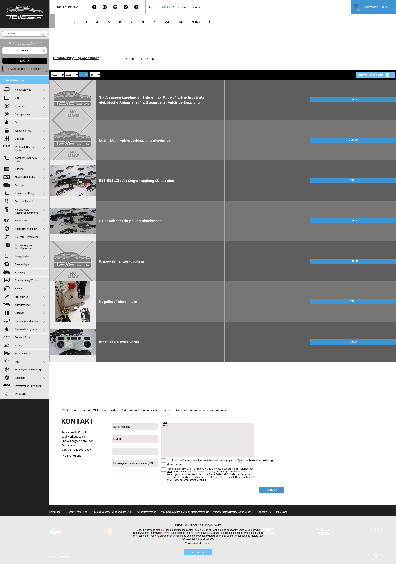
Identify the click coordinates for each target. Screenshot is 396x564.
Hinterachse (21, 296)
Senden (272, 489)
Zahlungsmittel (263, 512)
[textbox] (24, 50)
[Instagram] (126, 7)
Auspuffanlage (23, 304)
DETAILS (353, 99)
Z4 (167, 22)
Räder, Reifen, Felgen (26, 228)
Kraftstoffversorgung (27, 236)
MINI (195, 22)
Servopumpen (22, 114)
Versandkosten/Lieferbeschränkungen (232, 512)
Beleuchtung (21, 220)
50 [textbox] (92, 74)
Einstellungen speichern (24, 68)
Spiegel (19, 288)
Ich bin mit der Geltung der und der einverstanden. (220, 462)
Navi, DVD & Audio (25, 177)
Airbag (18, 345)
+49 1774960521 (72, 456)
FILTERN (83, 75)
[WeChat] (115, 7)
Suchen (42, 34)
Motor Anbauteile (24, 201)
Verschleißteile (23, 89)
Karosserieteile (23, 130)
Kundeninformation (146, 512)
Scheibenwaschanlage (27, 321)
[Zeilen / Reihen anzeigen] (392, 75)
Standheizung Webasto (27, 280)
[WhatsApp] (105, 7)
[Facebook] (94, 7)
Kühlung (19, 168)
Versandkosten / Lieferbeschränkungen (208, 410)
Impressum (281, 512)
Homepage (55, 512)
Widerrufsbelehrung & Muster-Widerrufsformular (185, 512)
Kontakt (152, 7)
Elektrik (19, 97)
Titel (115, 451)
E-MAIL (117, 438)
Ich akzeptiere (198, 552)
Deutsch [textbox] (166, 7)
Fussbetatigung (23, 353)
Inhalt (165, 423)
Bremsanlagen (22, 264)
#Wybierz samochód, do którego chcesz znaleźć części (24, 43)
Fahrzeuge (20, 272)
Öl (16, 122)
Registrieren (196, 7)
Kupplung (20, 377)
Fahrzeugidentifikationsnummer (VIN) (133, 463)
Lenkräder (20, 106)
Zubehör (19, 312)
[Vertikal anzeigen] (387, 75)
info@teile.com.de (234, 474)
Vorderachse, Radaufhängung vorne (26, 211)
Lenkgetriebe (22, 256)
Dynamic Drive (22, 337)
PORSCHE (20, 393)
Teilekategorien (15, 80)
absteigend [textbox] (376, 75)
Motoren (19, 185)
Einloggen (182, 7)
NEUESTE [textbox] (362, 75)
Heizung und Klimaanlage (28, 369)
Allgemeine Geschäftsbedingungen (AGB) (218, 460)
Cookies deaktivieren (198, 543)
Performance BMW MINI (28, 385)
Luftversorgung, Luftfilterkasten (23, 247)
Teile (169, 471)
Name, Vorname (121, 426)
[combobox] (166, 7)
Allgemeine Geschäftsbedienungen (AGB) (112, 512)
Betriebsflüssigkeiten (26, 329)
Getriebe (19, 138)
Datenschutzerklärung (261, 460)
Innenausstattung (24, 193)
